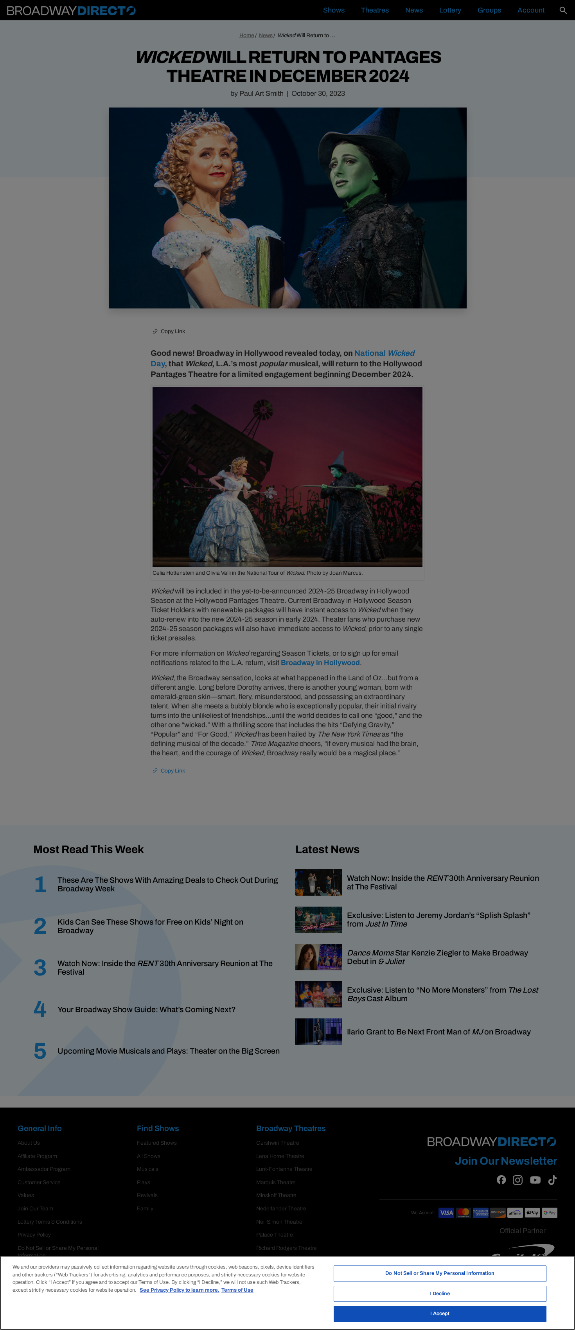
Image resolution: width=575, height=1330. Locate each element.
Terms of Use (237, 1290)
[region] (287, 1293)
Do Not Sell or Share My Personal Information (439, 1273)
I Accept (440, 1313)
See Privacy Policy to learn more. (179, 1290)
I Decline (439, 1293)
